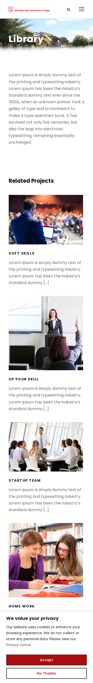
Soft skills (47, 226)
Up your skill (47, 340)
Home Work (46, 567)
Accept (46, 659)
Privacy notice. (18, 644)
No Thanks (46, 673)
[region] (46, 647)
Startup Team (46, 453)
